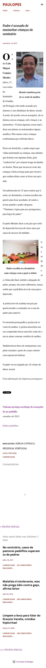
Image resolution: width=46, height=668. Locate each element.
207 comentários (24, 565)
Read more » (8, 568)
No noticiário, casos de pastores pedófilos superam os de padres (21, 550)
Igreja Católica (25, 443)
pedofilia (8, 448)
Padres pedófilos (10, 425)
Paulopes (12, 4)
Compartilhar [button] (9, 457)
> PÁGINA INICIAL (10, 526)
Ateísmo (16, 10)
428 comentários (24, 633)
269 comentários (24, 599)
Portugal (21, 448)
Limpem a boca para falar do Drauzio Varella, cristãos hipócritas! (21, 619)
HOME (5, 10)
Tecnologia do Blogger (24, 662)
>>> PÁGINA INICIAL (11, 649)
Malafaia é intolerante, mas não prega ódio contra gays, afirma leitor (21, 585)
